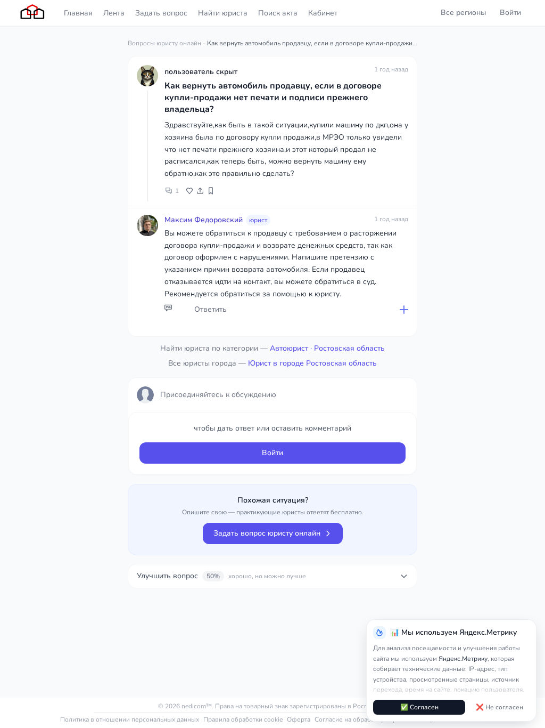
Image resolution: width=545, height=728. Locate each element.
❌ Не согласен (499, 707)
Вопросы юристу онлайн (164, 43)
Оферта (298, 719)
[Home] (33, 13)
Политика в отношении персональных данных (129, 719)
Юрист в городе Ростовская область (312, 363)
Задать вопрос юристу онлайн (266, 533)
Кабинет (322, 13)
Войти (510, 12)
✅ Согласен (419, 707)
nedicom (193, 706)
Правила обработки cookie (243, 719)
